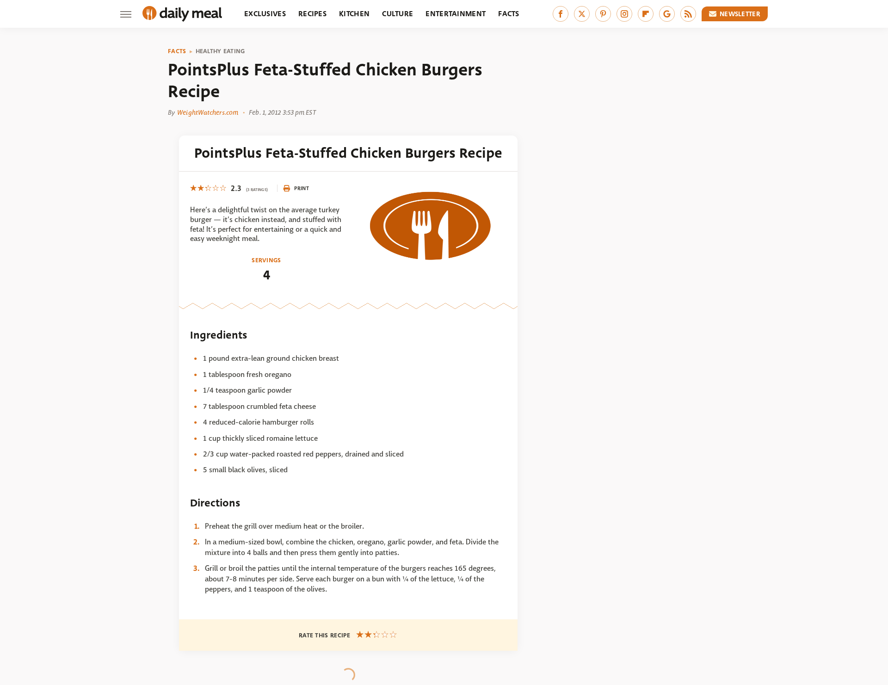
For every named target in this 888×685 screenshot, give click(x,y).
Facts (508, 13)
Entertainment (456, 13)
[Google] (667, 14)
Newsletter (740, 14)
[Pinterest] (603, 14)
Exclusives (265, 13)
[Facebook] (560, 14)
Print (301, 188)
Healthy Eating (220, 51)
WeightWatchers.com (207, 112)
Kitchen (354, 13)
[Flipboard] (646, 14)
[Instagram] (624, 14)
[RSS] (688, 14)
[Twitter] (582, 14)
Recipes (312, 13)
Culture (397, 13)
